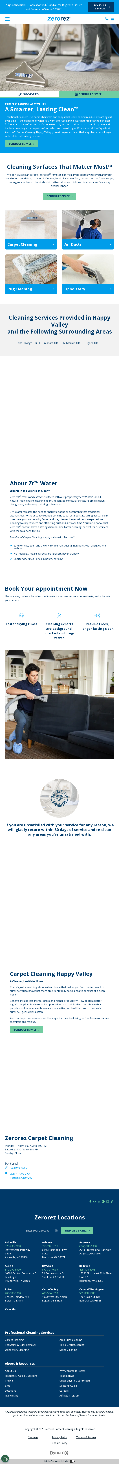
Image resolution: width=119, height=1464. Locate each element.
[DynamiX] (59, 1452)
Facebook (90, 1201)
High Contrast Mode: (15, 26)
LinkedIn (99, 1201)
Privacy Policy (59, 1437)
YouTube (94, 1201)
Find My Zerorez (76, 1230)
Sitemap (33, 1437)
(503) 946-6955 (18, 1167)
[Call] (106, 18)
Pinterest (103, 1201)
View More (11, 1309)
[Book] (112, 18)
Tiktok (112, 1201)
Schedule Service (100, 7)
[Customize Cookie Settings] (5, 1458)
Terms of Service (86, 1437)
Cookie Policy (59, 1442)
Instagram (107, 1201)
